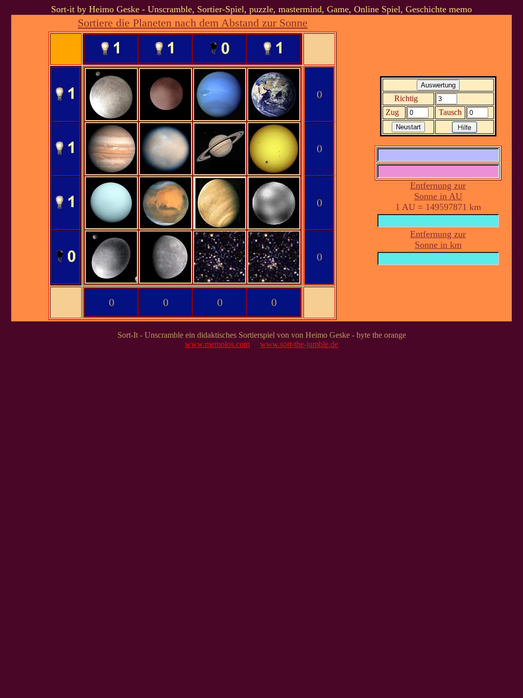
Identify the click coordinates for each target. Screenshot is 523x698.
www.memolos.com (217, 344)
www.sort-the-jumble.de (299, 344)
